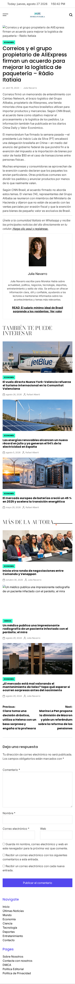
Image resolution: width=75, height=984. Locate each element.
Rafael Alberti (33, 394)
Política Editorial (13, 969)
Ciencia (7, 621)
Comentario (11, 769)
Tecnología (10, 927)
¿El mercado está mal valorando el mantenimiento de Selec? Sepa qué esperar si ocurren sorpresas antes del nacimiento (36, 687)
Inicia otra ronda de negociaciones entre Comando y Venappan (33, 572)
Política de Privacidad (17, 973)
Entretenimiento (13, 936)
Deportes (9, 931)
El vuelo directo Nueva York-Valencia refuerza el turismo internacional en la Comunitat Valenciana (37, 385)
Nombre (9, 813)
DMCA (7, 965)
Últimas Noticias (13, 911)
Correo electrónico (16, 828)
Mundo (7, 915)
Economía (9, 42)
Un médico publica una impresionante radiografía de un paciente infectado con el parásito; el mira (35, 628)
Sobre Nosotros (13, 956)
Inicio (6, 906)
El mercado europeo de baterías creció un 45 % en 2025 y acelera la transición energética (37, 499)
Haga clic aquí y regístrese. (30, 228)
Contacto (9, 940)
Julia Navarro (30, 88)
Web (43, 828)
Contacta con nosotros (17, 960)
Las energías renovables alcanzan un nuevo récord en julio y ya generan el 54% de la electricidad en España (35, 443)
